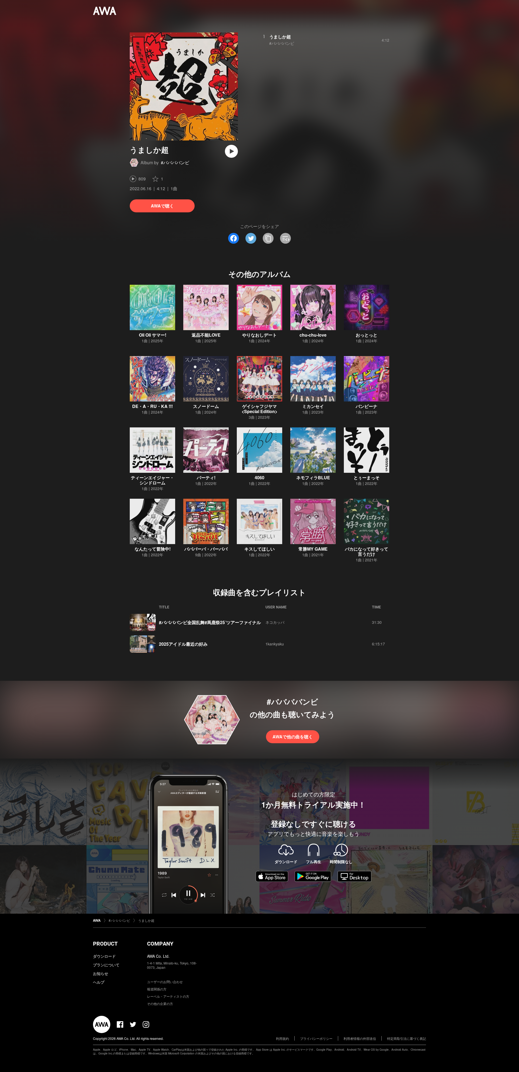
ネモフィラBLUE (313, 477)
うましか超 (280, 37)
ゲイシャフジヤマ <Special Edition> (259, 408)
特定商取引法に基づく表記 (406, 1038)
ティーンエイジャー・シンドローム (152, 480)
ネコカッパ (274, 622)
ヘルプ (98, 982)
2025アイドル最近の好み (183, 644)
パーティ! (206, 477)
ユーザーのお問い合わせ (165, 981)
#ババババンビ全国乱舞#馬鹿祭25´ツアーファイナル (210, 622)
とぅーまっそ (367, 477)
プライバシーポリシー (316, 1038)
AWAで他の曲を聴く (292, 736)
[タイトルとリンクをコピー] (268, 238)
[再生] (231, 151)
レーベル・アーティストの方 (168, 996)
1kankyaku (274, 643)
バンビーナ (366, 406)
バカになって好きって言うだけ (366, 551)
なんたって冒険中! (153, 549)
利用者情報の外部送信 (360, 1038)
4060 (259, 477)
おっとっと (366, 335)
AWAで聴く (162, 206)
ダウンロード (104, 956)
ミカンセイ (313, 406)
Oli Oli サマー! (152, 335)
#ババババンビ (175, 162)
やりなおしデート (259, 335)
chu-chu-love (313, 335)
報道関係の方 (157, 989)
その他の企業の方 (160, 1003)
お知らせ (100, 973)
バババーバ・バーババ (206, 549)
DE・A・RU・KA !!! (152, 406)
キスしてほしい (259, 549)
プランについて (106, 964)
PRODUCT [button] (105, 943)
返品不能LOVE (206, 335)
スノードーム (206, 406)
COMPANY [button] (160, 943)
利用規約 (282, 1038)
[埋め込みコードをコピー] (285, 238)
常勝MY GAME (313, 549)
